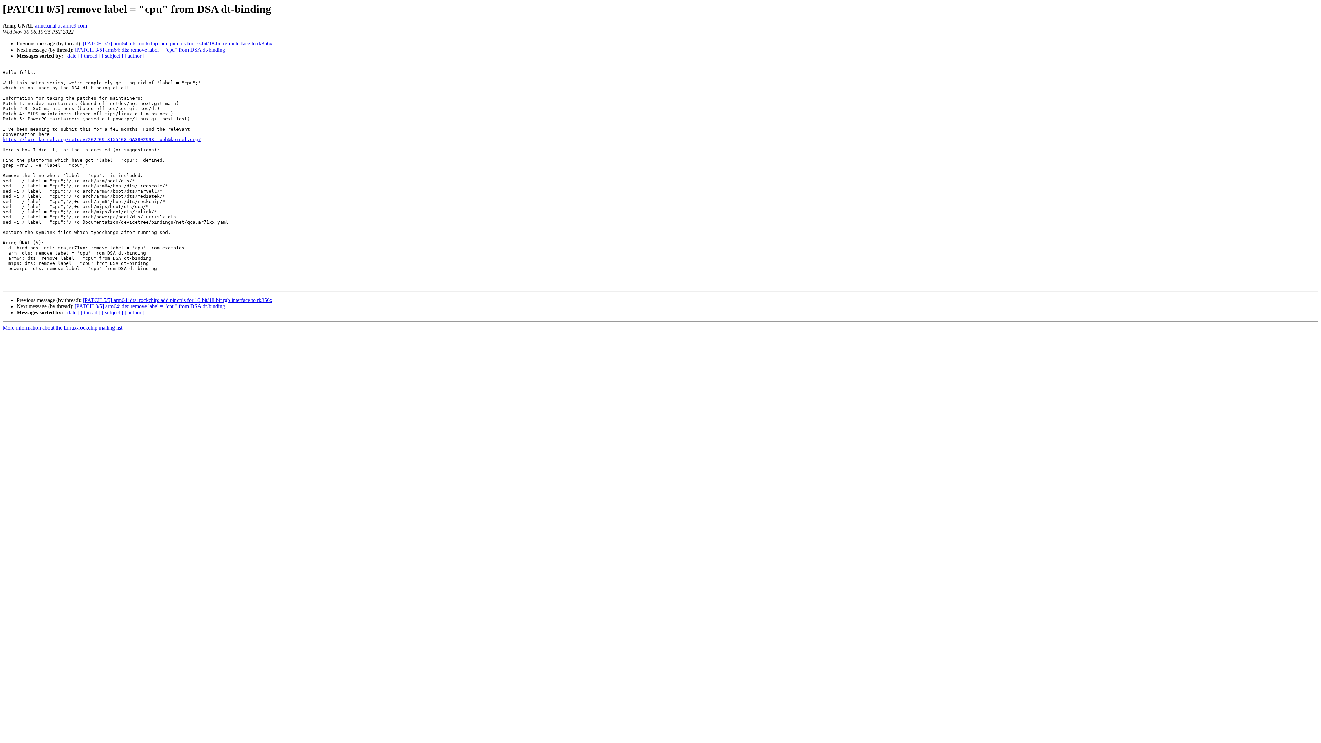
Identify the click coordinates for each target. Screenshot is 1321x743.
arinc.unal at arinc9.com (61, 26)
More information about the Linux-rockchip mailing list (62, 328)
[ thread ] (90, 56)
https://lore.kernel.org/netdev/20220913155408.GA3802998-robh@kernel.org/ (102, 139)
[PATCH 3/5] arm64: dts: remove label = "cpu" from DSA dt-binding (150, 50)
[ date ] (71, 56)
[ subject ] (112, 56)
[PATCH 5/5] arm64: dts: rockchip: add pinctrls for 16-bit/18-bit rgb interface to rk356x (177, 43)
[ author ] (134, 56)
